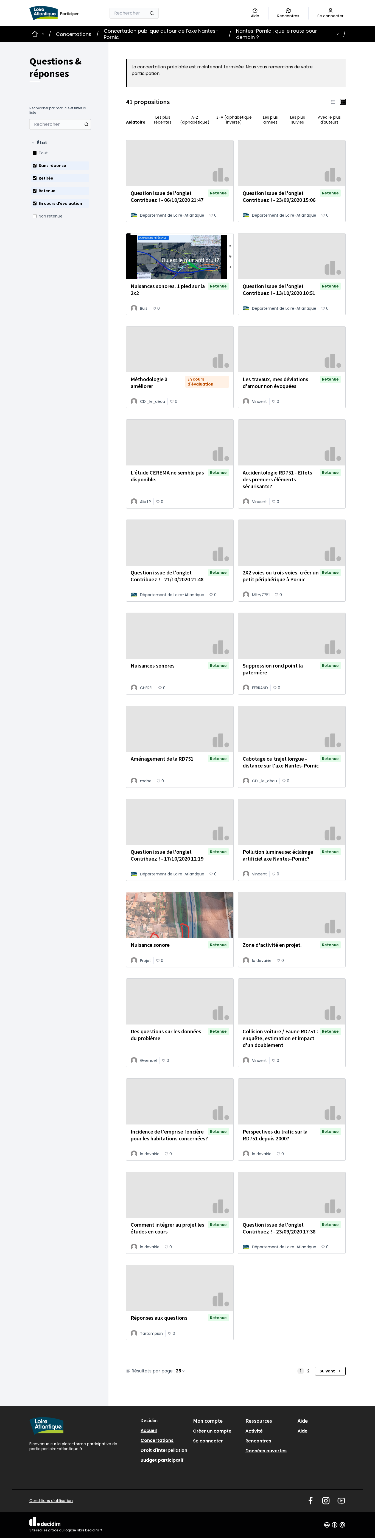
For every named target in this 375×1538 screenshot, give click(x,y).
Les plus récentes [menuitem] (162, 120)
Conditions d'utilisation (51, 1500)
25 (178, 1371)
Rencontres (258, 1441)
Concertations (73, 34)
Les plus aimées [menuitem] (270, 120)
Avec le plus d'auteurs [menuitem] (329, 120)
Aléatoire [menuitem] (135, 122)
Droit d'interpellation (164, 1450)
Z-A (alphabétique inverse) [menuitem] (234, 120)
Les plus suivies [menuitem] (297, 120)
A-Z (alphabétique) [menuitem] (194, 120)
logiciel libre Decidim (84, 1530)
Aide (302, 1431)
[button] (39, 142)
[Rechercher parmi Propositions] (86, 124)
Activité (254, 1431)
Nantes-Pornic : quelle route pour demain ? (276, 34)
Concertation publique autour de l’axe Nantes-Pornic (161, 34)
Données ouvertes (266, 1451)
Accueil (149, 1430)
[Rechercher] (151, 13)
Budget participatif (162, 1460)
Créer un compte (212, 1431)
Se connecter (208, 1441)
